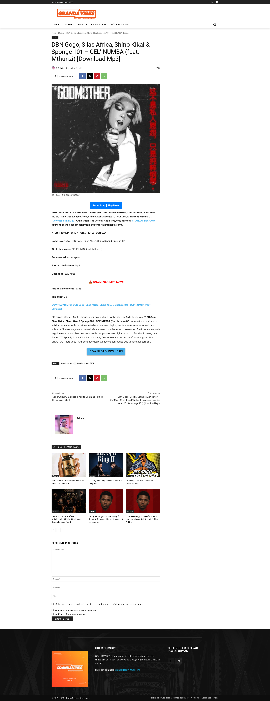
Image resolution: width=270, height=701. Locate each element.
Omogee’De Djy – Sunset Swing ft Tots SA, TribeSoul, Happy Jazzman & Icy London (106, 519)
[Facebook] (208, 2)
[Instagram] (212, 2)
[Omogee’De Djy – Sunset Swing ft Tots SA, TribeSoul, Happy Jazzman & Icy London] (106, 501)
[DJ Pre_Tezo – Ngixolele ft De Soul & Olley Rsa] (106, 465)
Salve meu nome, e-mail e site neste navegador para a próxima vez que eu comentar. (99, 604)
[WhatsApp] (104, 76)
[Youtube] (216, 2)
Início (54, 33)
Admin (61, 68)
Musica (61, 33)
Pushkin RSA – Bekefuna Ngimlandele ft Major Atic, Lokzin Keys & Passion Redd (67, 519)
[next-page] (58, 530)
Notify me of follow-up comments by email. (76, 610)
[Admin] (54, 68)
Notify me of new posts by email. (71, 614)
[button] (214, 24)
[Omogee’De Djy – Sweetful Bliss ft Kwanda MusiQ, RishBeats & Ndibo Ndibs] (143, 501)
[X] (90, 76)
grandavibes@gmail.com (127, 669)
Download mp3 (67, 363)
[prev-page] (53, 530)
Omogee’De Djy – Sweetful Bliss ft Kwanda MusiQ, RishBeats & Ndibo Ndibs (142, 519)
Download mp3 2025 (85, 363)
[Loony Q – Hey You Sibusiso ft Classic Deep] (143, 465)
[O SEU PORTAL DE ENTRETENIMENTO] (77, 14)
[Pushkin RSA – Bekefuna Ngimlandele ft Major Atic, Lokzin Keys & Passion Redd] (69, 501)
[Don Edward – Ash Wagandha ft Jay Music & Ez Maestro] (69, 465)
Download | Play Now (106, 205)
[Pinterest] (97, 76)
